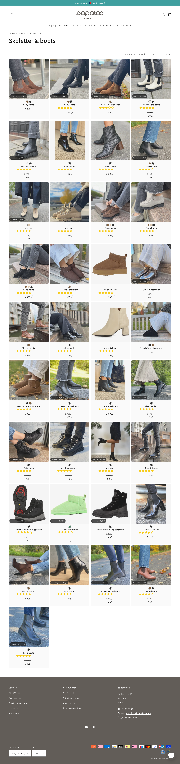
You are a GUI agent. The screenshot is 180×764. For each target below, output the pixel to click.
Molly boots (28, 228)
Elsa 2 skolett (151, 406)
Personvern (14, 713)
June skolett (69, 166)
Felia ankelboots (110, 406)
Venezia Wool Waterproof (151, 348)
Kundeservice (15, 697)
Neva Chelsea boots (69, 406)
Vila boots (69, 228)
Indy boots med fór (69, 468)
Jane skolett (110, 468)
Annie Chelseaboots (110, 105)
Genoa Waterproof (151, 290)
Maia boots (28, 468)
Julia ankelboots (110, 348)
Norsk (37, 753)
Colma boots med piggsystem (28, 529)
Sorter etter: (130, 54)
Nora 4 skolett (28, 591)
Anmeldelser (69, 703)
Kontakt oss (14, 692)
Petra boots (110, 228)
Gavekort (13, 687)
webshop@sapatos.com (138, 713)
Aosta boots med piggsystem (110, 529)
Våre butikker (69, 687)
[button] (12, 14)
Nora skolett (69, 591)
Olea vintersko (28, 348)
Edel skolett (110, 166)
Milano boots (110, 290)
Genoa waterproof (69, 290)
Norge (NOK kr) (18, 753)
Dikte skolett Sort (151, 529)
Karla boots (28, 653)
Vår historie (68, 692)
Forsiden (22, 33)
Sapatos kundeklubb (18, 703)
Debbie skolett (69, 348)
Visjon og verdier (71, 697)
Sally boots (28, 105)
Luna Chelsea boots (110, 591)
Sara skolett (151, 166)
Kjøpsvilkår (14, 708)
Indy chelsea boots (151, 105)
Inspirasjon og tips (72, 708)
